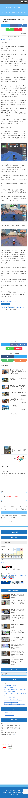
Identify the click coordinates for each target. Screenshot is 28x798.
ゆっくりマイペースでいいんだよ (12, 697)
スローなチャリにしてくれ (11, 702)
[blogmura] (13, 575)
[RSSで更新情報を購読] (20, 360)
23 (21, 556)
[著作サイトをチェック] (7, 356)
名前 (2, 491)
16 (21, 554)
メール (11, 496)
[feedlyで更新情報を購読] (7, 360)
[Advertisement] (14, 324)
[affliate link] (12, 582)
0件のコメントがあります (9, 39)
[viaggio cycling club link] (7, 566)
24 (2, 557)
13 (11, 554)
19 (8, 556)
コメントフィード (9, 715)
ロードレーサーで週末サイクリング (13, 700)
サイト (3, 501)
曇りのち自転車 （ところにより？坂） (14, 704)
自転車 (4, 303)
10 (2, 554)
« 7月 (2, 562)
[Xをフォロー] (20, 356)
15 (18, 554)
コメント (4, 475)
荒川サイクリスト (8, 687)
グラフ (16, 734)
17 (2, 556)
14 (15, 554)
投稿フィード (8, 713)
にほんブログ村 (20, 307)
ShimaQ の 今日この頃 (10, 685)
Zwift (8, 303)
